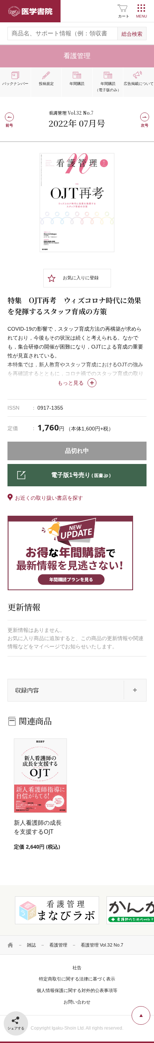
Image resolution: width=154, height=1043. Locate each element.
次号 (144, 125)
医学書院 (30, 11)
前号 (9, 125)
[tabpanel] (77, 202)
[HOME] (10, 945)
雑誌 (31, 945)
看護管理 (58, 945)
